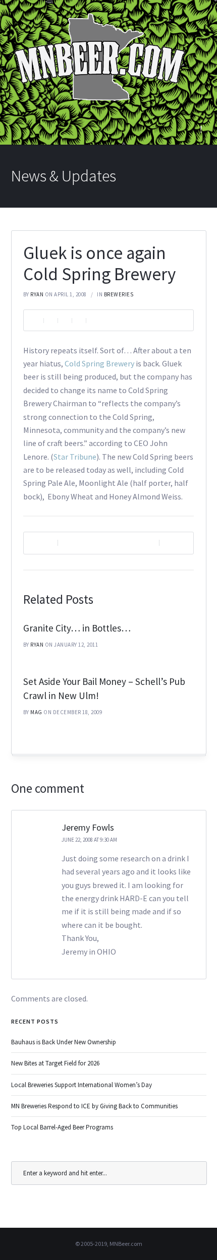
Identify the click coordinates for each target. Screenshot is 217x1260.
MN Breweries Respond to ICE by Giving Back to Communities (94, 1106)
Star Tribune (74, 457)
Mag (36, 712)
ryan (36, 294)
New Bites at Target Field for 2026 (55, 1063)
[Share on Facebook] (50, 320)
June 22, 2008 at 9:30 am (89, 839)
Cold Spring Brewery (99, 363)
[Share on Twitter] (65, 320)
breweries (119, 294)
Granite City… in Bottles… (77, 628)
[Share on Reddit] (79, 320)
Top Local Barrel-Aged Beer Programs (62, 1127)
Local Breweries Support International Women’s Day (81, 1085)
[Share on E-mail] (93, 320)
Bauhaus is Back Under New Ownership (63, 1042)
